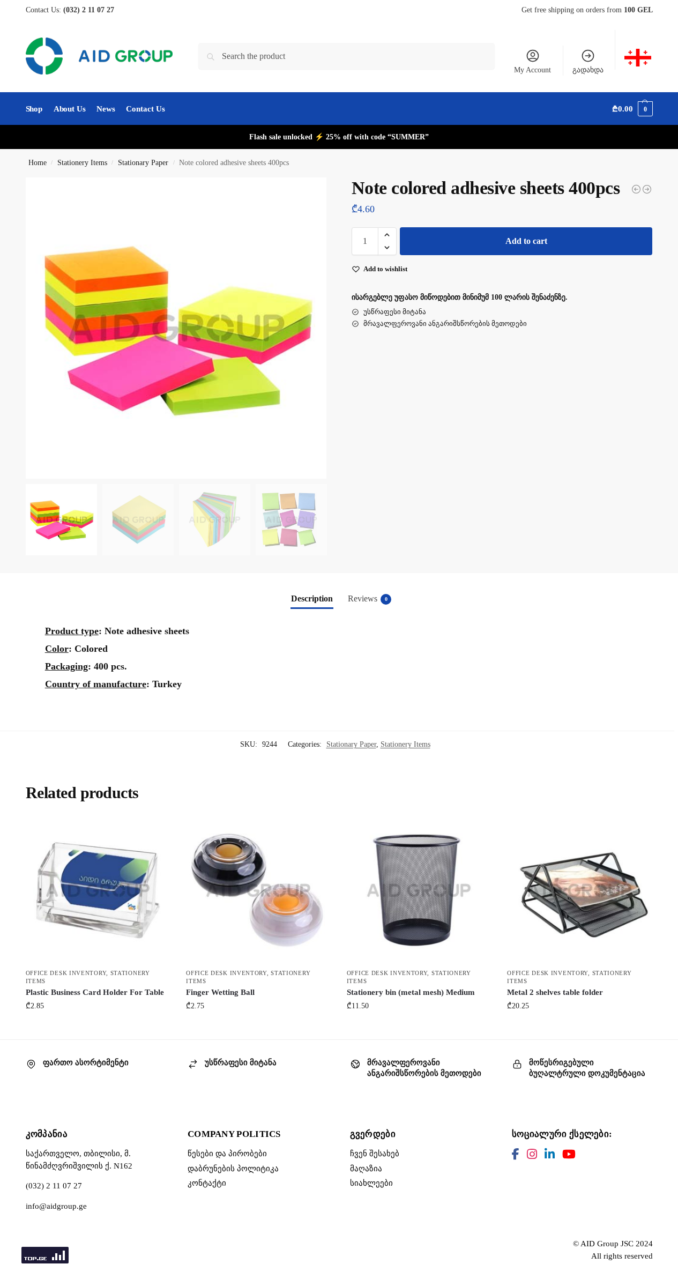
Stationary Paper (143, 163)
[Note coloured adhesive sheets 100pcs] (647, 189)
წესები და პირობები (227, 1153)
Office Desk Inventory (66, 973)
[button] (632, 109)
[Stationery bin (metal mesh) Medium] (419, 890)
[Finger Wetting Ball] (258, 890)
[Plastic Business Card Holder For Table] (98, 890)
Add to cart (526, 241)
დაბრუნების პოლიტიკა (233, 1168)
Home (37, 163)
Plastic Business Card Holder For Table (95, 992)
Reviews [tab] (368, 598)
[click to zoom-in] (176, 328)
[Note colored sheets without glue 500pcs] (636, 189)
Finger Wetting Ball (220, 992)
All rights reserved (622, 1256)
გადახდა (588, 70)
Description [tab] (312, 598)
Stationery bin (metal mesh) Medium (411, 992)
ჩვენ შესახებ (374, 1153)
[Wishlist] (154, 834)
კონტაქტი (207, 1183)
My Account (532, 70)
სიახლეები (371, 1183)
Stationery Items (82, 163)
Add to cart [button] (97, 1028)
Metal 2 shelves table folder (555, 992)
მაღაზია (366, 1168)
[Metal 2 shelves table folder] (579, 890)
